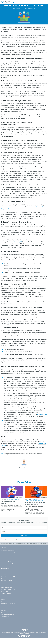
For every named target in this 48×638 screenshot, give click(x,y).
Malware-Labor (4, 591)
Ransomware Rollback (6, 580)
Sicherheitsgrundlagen (20, 543)
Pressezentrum (5, 616)
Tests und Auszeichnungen (7, 614)
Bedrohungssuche (5, 578)
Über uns (3, 610)
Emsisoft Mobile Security (7, 563)
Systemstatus (21, 633)
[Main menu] (45, 2)
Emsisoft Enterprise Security (8, 552)
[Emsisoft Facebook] (24, 636)
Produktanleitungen (6, 593)
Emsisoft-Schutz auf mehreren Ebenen (10, 571)
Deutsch (26, 633)
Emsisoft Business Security (7, 550)
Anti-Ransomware (5, 573)
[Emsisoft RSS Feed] (29, 636)
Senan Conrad (16, 8)
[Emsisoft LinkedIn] (22, 636)
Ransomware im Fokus (31, 500)
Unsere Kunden (5, 612)
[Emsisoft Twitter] (27, 636)
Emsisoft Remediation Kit (7, 554)
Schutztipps (17, 499)
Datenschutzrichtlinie (25, 539)
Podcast (3, 622)
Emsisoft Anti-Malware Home (8, 559)
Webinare (3, 620)
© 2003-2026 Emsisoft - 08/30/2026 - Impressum (11, 632)
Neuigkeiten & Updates (6, 587)
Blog (7, 543)
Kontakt (3, 601)
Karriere (3, 618)
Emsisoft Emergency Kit (15, 242)
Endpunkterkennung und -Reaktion (10, 577)
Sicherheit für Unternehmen (8, 589)
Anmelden (24, 535)
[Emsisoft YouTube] (19, 636)
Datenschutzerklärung (34, 632)
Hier (8, 323)
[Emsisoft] (24, 630)
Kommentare (10, 499)
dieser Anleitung (42, 414)
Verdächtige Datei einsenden (8, 603)
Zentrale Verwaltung (6, 575)
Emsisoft (5, 2)
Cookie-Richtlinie (42, 632)
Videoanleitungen (5, 595)
